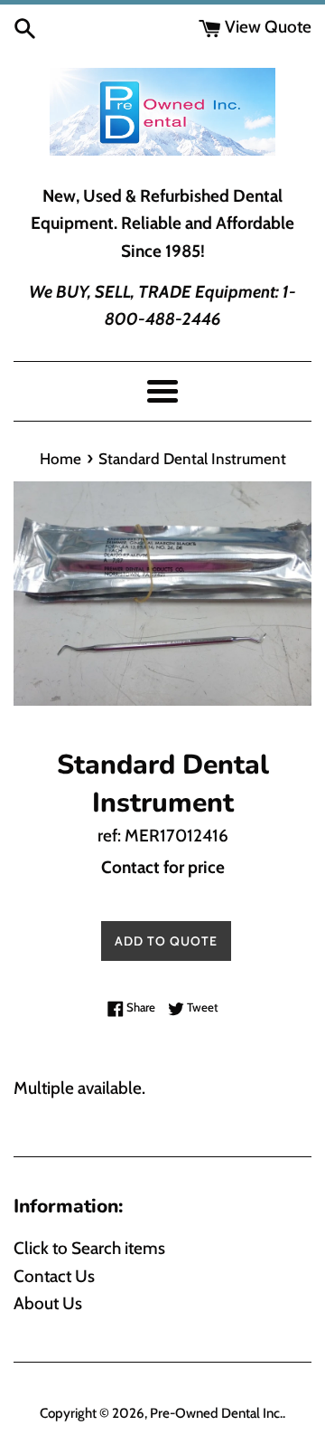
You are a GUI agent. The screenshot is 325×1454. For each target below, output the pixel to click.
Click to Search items (89, 1248)
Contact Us (54, 1276)
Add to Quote (166, 941)
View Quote (266, 26)
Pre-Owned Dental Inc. (216, 1412)
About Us (48, 1303)
